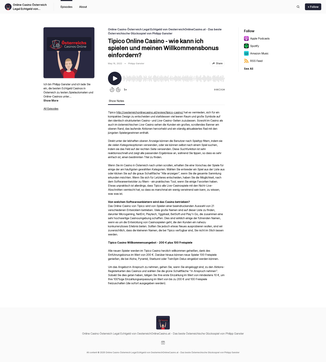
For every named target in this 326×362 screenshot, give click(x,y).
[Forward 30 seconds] (118, 89)
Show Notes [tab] (116, 101)
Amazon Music (259, 53)
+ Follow (313, 6)
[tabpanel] (166, 199)
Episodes (66, 6)
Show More (50, 100)
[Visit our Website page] (163, 342)
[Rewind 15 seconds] (112, 89)
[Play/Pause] (115, 78)
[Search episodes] (298, 7)
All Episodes (50, 108)
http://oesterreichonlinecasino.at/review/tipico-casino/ (149, 112)
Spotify (254, 46)
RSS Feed (256, 61)
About (83, 6)
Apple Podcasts (260, 38)
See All (248, 68)
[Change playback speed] (125, 89)
